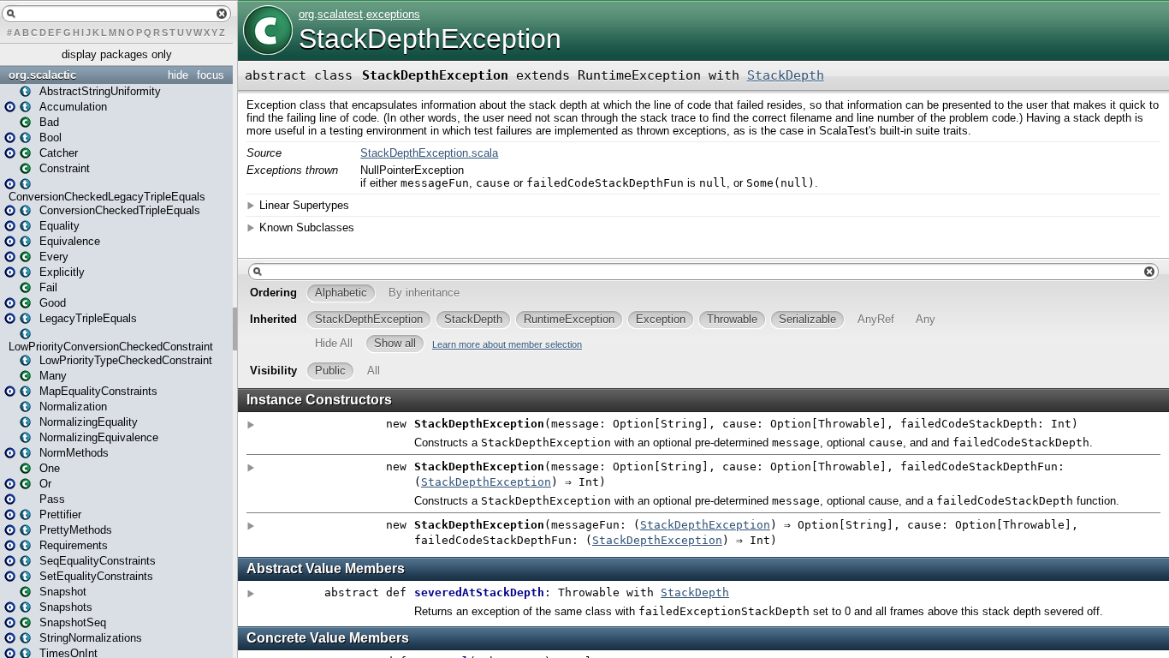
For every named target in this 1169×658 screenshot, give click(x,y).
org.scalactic (42, 75)
